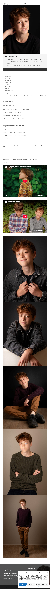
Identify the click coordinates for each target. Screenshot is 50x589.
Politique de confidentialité (37, 586)
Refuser (31, 584)
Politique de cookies (28, 586)
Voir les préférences (42, 584)
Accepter (22, 584)
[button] (47, 572)
